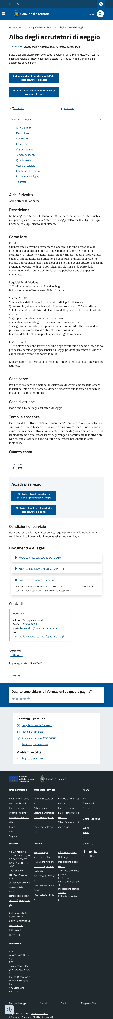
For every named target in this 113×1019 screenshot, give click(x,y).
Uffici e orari (15, 930)
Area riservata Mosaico (44, 878)
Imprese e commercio (68, 808)
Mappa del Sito (88, 1003)
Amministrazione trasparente (68, 872)
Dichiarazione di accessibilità (68, 864)
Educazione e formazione (44, 829)
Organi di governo (17, 812)
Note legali (63, 857)
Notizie (86, 798)
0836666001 (29, 624)
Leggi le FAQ (64, 878)
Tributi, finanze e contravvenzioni (68, 824)
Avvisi (86, 808)
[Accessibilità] (9, 1009)
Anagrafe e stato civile (40, 27)
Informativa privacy (67, 852)
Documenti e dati (17, 803)
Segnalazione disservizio (68, 883)
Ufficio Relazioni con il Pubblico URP (19, 923)
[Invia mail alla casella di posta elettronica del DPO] (19, 956)
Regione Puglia (15, 3)
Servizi (21, 27)
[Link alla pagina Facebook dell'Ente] (84, 852)
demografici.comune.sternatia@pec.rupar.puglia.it (40, 636)
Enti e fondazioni (17, 808)
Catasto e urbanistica (44, 812)
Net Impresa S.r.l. (39, 1013)
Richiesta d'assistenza (68, 898)
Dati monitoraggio (17, 1003)
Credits (63, 1003)
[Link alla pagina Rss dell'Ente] (95, 852)
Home (12, 27)
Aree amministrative (19, 798)
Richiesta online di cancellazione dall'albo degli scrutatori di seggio (34, 77)
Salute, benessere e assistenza (68, 815)
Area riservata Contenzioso (44, 887)
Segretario (14, 836)
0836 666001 (16, 870)
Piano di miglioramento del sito (44, 869)
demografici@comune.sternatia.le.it (39, 628)
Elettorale (18, 614)
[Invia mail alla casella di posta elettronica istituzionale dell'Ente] (19, 885)
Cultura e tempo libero (44, 820)
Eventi (86, 832)
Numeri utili (14, 935)
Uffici (11, 831)
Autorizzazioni (40, 808)
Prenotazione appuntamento (68, 890)
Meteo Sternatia (42, 857)
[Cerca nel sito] (99, 13)
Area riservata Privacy (44, 897)
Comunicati (88, 803)
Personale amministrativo (19, 820)
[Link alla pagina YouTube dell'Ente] (90, 852)
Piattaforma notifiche (44, 862)
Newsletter (88, 856)
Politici (12, 827)
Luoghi (86, 827)
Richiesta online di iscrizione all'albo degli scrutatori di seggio (34, 92)
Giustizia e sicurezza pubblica (68, 801)
